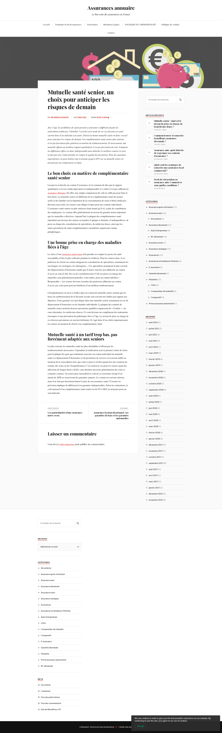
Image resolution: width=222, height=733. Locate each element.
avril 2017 (153, 475)
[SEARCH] (180, 99)
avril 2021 (153, 347)
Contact (111, 32)
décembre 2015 (156, 493)
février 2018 (154, 432)
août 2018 (153, 395)
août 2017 (153, 469)
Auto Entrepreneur (159, 230)
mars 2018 (153, 426)
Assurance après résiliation (161, 207)
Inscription (46, 685)
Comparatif (156, 297)
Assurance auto (155, 213)
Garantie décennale (157, 273)
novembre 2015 (156, 500)
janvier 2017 (154, 487)
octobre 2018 (155, 383)
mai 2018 (153, 414)
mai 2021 (153, 340)
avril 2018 (153, 420)
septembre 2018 (156, 389)
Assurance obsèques (158, 249)
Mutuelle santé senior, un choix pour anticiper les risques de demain (81, 99)
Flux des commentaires (51, 703)
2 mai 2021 (81, 117)
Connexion (45, 691)
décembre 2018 (156, 371)
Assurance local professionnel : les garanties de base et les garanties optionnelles (111, 415)
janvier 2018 (154, 438)
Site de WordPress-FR (51, 709)
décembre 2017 (156, 444)
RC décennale (157, 236)
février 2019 (154, 359)
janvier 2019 (154, 365)
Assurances (154, 255)
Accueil (46, 24)
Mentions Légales (111, 24)
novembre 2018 (156, 377)
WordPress (108, 727)
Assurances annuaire (111, 7)
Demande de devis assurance (68, 24)
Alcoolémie (156, 218)
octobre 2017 (155, 457)
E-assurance (154, 267)
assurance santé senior (72, 254)
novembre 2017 (156, 451)
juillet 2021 (154, 328)
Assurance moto (156, 242)
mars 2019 (153, 353)
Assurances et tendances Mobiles (163, 261)
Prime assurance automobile (161, 303)
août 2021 (153, 322)
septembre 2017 (156, 463)
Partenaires (92, 24)
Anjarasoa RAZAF (60, 117)
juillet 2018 (154, 402)
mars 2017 (153, 481)
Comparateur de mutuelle (162, 291)
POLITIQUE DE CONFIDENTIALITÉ (140, 24)
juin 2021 (153, 334)
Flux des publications (50, 697)
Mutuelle (153, 279)
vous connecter (66, 444)
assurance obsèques (57, 192)
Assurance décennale (158, 225)
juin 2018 (153, 408)
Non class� (103, 117)
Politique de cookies (170, 24)
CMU (153, 285)
